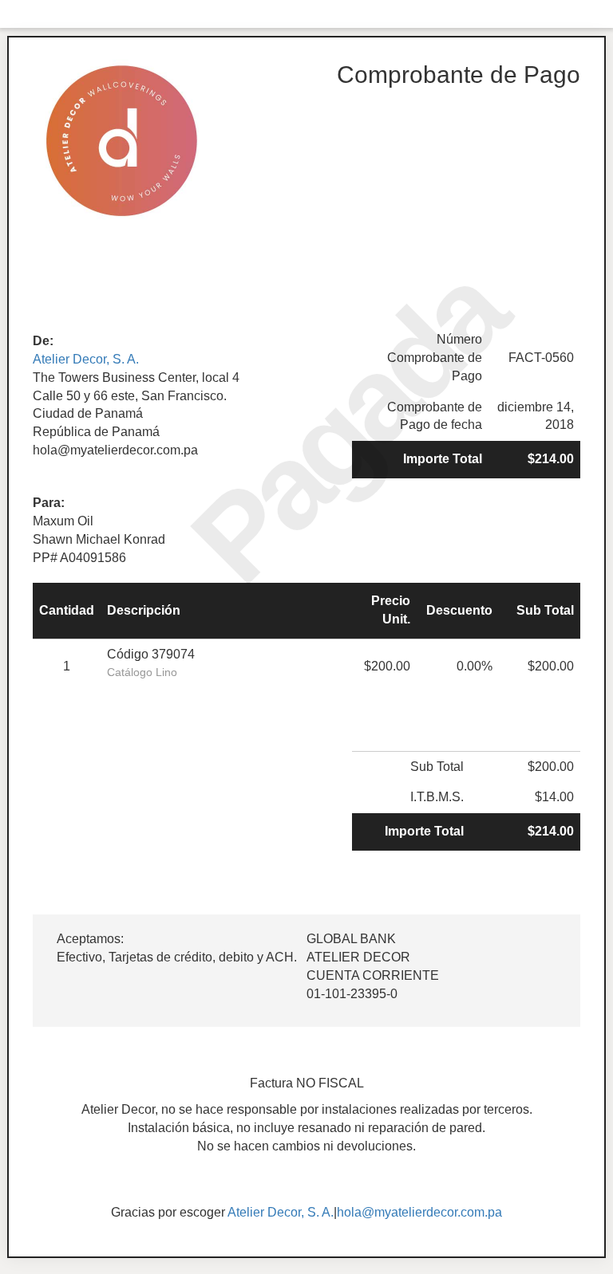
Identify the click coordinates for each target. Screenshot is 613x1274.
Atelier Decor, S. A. (86, 359)
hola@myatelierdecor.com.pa (419, 1212)
